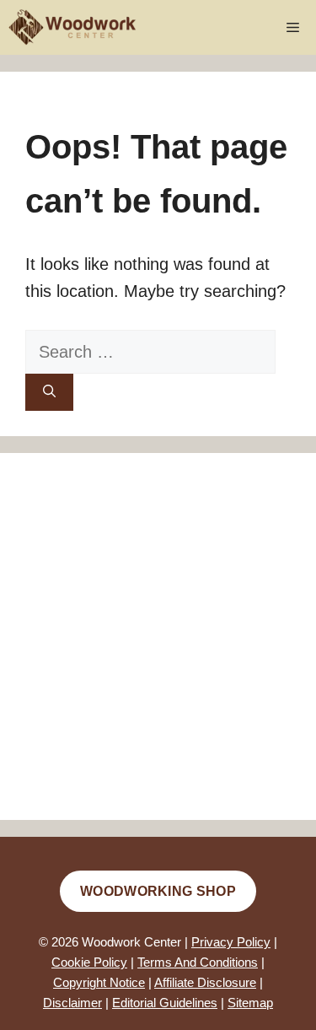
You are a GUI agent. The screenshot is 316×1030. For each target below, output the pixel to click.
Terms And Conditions (197, 962)
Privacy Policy (230, 942)
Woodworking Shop (158, 891)
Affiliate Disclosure (205, 982)
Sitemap (250, 1002)
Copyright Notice (99, 982)
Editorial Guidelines (164, 1002)
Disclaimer (72, 1002)
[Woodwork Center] (72, 27)
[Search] (49, 393)
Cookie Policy (89, 962)
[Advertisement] (158, 636)
